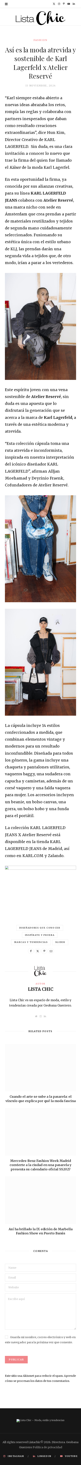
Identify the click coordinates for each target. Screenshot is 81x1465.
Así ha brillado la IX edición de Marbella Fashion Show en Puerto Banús (41, 1231)
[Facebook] (31, 951)
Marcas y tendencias (31, 942)
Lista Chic (40, 989)
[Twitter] (37, 951)
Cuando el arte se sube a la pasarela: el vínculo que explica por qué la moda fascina (41, 1099)
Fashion (40, 40)
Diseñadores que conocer (39, 927)
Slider (60, 942)
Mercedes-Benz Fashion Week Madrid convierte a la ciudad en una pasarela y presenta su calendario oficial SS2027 (40, 1165)
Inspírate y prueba (40, 935)
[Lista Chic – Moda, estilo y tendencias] (40, 17)
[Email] (51, 951)
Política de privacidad (47, 1447)
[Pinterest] (44, 951)
